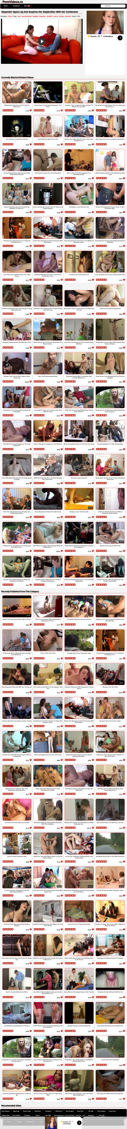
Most (26, 6)
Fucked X (48, 1111)
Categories (16, 6)
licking (61, 16)
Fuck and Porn (69, 1115)
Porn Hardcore (59, 1115)
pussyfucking (27, 16)
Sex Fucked (69, 1111)
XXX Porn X (59, 1111)
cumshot (68, 16)
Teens (10, 16)
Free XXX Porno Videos (101, 1116)
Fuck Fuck (112, 1111)
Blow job (16, 1111)
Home (6, 6)
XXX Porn (38, 1111)
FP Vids (90, 1111)
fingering (42, 16)
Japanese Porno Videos (91, 1116)
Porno (38, 1115)
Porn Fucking (80, 1115)
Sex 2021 (48, 1115)
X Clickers (27, 1115)
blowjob (35, 16)
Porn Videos (6, 1111)
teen (19, 16)
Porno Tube (27, 1111)
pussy (56, 16)
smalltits (49, 16)
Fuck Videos (16, 1115)
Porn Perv (80, 1111)
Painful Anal (6, 1115)
